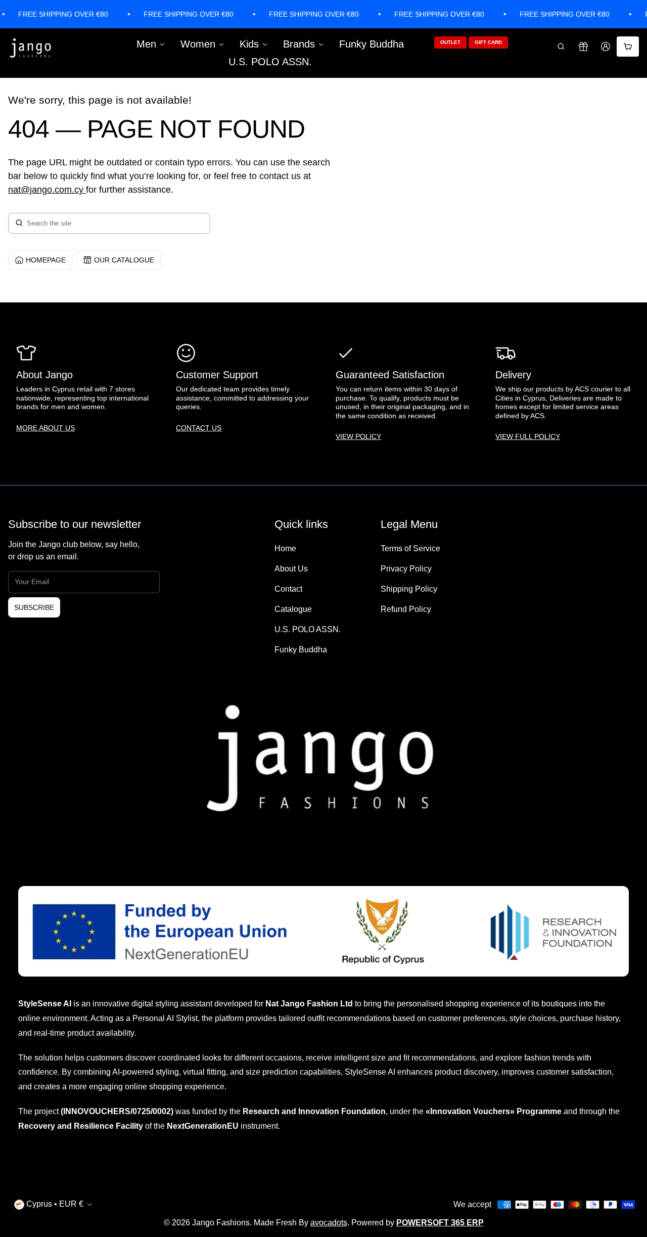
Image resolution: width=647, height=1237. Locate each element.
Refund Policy (406, 609)
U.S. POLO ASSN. (270, 61)
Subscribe (34, 607)
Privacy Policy (406, 568)
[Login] (605, 46)
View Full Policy (527, 436)
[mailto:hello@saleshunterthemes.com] (84, 190)
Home (285, 548)
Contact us (198, 428)
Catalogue (293, 609)
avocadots (328, 1222)
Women (197, 44)
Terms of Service (410, 548)
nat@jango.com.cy (45, 190)
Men (146, 44)
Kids (249, 44)
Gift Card (488, 42)
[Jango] (31, 48)
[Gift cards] (583, 46)
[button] (561, 46)
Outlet (450, 42)
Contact (288, 589)
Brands (299, 44)
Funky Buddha (371, 44)
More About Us (45, 428)
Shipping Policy (409, 589)
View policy (358, 436)
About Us (291, 568)
